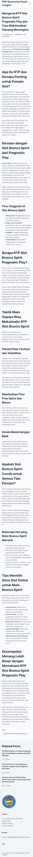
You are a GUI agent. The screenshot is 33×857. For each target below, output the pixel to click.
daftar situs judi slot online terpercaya (15, 733)
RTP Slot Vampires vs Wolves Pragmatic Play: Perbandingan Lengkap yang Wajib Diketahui (16, 753)
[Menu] (30, 3)
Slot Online (5, 36)
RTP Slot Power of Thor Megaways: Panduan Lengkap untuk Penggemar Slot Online (15, 766)
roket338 (17, 686)
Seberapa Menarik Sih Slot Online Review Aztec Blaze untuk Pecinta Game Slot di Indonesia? (16, 779)
